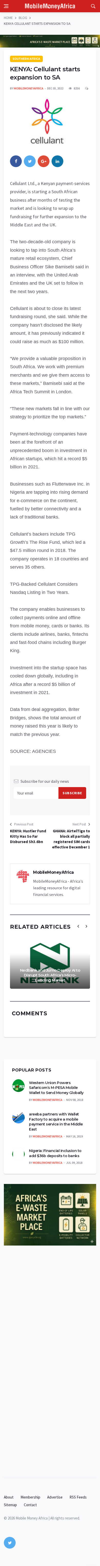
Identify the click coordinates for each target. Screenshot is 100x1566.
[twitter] (30, 161)
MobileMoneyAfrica (28, 88)
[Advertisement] (51, 1326)
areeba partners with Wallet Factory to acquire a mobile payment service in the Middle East (56, 1122)
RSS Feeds (78, 1497)
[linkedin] (57, 161)
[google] (43, 161)
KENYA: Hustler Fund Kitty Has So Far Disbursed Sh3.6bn (28, 836)
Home (8, 17)
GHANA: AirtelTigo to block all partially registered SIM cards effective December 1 (71, 838)
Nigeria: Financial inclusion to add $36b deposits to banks (55, 1153)
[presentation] (78, 926)
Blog (23, 17)
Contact (30, 1504)
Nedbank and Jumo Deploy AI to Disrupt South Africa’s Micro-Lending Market (50, 975)
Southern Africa (26, 59)
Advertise (55, 1497)
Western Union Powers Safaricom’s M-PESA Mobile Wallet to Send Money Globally (56, 1087)
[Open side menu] (6, 6)
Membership (30, 1497)
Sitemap (10, 1504)
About (9, 1497)
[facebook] (16, 161)
